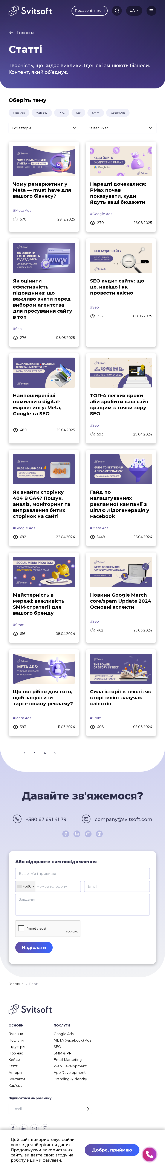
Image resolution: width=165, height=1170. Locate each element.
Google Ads (118, 112)
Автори (15, 1073)
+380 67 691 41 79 (46, 819)
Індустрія (17, 1047)
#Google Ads (101, 214)
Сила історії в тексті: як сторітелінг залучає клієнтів (120, 698)
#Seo (17, 329)
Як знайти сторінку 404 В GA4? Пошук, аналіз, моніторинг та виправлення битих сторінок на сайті (41, 504)
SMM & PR (63, 1053)
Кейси (14, 1060)
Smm (95, 112)
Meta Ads (19, 112)
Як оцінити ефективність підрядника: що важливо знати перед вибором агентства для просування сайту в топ (42, 299)
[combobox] (25, 886)
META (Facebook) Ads (72, 1040)
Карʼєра (15, 1086)
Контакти (17, 1079)
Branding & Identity (70, 1079)
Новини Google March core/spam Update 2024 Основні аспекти (120, 601)
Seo (78, 112)
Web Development (70, 1066)
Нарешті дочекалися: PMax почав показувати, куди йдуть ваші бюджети (118, 193)
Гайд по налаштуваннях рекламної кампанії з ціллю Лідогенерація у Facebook (119, 504)
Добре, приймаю (112, 1150)
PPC (62, 112)
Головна (16, 1034)
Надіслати (34, 947)
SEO (57, 1047)
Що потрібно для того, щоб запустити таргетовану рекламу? (43, 698)
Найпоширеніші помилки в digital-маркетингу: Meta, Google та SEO (37, 405)
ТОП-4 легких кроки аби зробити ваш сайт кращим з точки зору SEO (119, 405)
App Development (70, 1073)
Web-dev (41, 112)
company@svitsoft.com (123, 819)
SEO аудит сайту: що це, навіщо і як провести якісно (117, 287)
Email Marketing (68, 1060)
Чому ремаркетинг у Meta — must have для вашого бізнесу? (42, 190)
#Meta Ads (22, 210)
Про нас (16, 1053)
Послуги (16, 1040)
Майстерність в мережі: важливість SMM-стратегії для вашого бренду (38, 604)
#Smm (18, 625)
